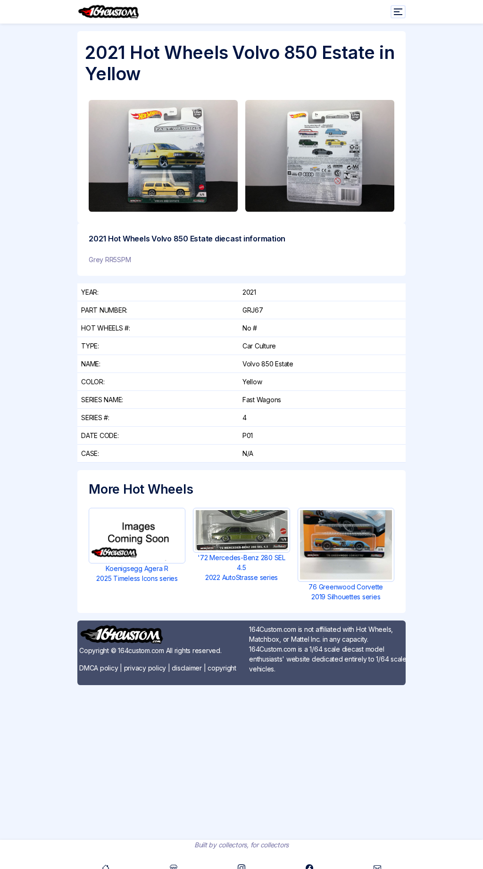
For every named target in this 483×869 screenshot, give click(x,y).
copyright (222, 668)
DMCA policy (98, 668)
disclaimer (187, 668)
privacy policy (145, 668)
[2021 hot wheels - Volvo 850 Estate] (163, 156)
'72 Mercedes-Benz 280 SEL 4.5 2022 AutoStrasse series (241, 567)
